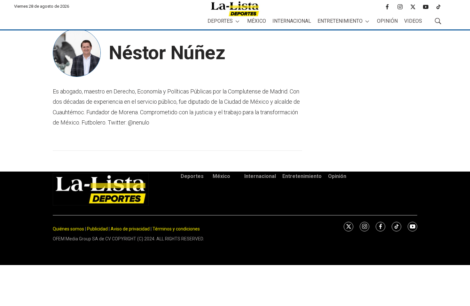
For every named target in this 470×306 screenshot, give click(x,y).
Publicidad (98, 228)
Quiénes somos (68, 228)
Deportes (220, 21)
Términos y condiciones (176, 228)
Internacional (291, 21)
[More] (237, 21)
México (256, 21)
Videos (413, 21)
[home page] (235, 8)
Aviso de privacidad (130, 228)
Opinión (387, 21)
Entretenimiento (340, 21)
